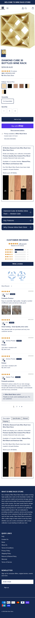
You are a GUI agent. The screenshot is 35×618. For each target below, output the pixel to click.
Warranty (4, 559)
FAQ (3, 536)
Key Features (9, 220)
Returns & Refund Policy (9, 556)
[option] (17, 30)
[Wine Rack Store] (2, 8)
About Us (4, 545)
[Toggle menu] (7, 8)
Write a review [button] (17, 264)
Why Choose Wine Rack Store (15, 227)
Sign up (6, 587)
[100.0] (12, 275)
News (3, 542)
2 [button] (16, 406)
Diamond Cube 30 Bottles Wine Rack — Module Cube (16, 212)
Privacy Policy (6, 550)
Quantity (4, 107)
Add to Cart (17, 119)
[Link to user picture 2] (16, 310)
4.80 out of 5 (22, 244)
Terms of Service (7, 562)
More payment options (17, 130)
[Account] (22, 8)
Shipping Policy (6, 553)
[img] (6, 291)
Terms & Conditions (8, 548)
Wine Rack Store (9, 75)
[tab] (6, 418)
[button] (6, 71)
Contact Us (5, 539)
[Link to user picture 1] (6, 310)
